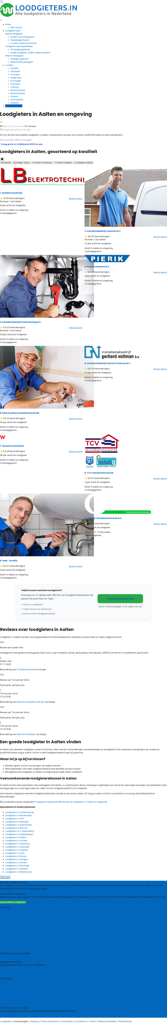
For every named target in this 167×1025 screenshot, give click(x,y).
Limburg (14, 87)
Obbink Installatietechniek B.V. (103, 518)
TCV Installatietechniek (99, 472)
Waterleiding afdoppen (21, 62)
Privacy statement (49, 1021)
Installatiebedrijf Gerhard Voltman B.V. (108, 363)
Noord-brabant (17, 90)
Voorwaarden (66, 1021)
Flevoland (15, 71)
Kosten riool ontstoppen (22, 36)
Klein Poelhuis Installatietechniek (19, 412)
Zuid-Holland (6, 941)
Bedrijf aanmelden (9, 973)
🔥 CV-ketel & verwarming (41, 163)
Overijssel (15, 83)
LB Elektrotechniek (11, 192)
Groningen (15, 80)
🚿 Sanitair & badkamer (63, 163)
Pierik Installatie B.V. (97, 266)
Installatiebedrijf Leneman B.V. (103, 231)
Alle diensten (6, 163)
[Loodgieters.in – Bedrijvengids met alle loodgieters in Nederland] (39, 16)
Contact (3, 1002)
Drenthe (14, 68)
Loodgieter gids (12, 30)
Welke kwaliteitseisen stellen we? (16, 987)
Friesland (15, 74)
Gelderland (15, 77)
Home (8, 24)
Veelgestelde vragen (10, 999)
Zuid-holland (16, 99)
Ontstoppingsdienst (20, 49)
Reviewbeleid (125, 1021)
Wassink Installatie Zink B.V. (30, 701)
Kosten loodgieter (14, 33)
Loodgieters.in (7, 1021)
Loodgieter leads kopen (11, 970)
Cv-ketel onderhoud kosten (23, 43)
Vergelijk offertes (13, 105)
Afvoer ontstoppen (14, 55)
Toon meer (5, 877)
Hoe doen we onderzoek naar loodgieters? (20, 991)
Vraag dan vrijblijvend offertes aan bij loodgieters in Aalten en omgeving (71, 801)
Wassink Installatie (12, 445)
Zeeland (14, 102)
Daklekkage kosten (19, 40)
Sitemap (34, 1021)
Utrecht (14, 96)
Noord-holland (17, 93)
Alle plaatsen (6, 948)
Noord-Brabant (7, 932)
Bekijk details (75, 198)
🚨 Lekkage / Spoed (21, 163)
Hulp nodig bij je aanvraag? (13, 984)
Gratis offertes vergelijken (13, 902)
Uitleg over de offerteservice (14, 981)
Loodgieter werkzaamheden (19, 46)
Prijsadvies (5, 956)
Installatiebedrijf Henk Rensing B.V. (20, 322)
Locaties (9, 65)
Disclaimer (81, 1021)
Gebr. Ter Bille (8, 560)
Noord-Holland (7, 935)
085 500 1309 (6, 1016)
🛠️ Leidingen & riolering (83, 163)
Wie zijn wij (16, 27)
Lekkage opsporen (19, 58)
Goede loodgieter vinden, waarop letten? (30, 52)
